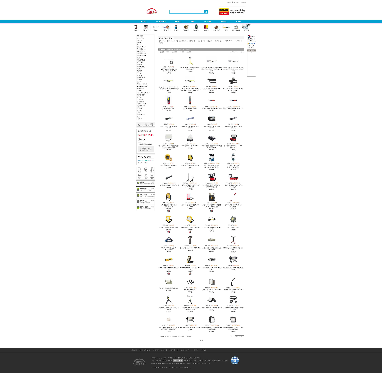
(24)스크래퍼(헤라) (142, 84)
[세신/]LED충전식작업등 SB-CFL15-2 (211, 108)
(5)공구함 (139, 44)
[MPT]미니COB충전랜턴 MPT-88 (190, 165)
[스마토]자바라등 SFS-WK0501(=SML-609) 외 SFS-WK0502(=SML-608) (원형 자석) (233, 69)
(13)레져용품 (140, 62)
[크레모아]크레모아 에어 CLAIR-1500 (190, 248)
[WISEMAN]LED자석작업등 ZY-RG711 (190, 327)
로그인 (229, 2)
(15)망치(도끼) (140, 66)
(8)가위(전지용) (141, 51)
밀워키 (162, 41)
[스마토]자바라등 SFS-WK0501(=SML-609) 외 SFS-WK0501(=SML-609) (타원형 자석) (168, 88)
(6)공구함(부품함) (141, 47)
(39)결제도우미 (141, 114)
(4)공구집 (139, 42)
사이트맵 (203, 350)
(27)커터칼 (139, 90)
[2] (200, 340)
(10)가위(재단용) (141, 55)
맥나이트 (197, 41)
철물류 (162, 38)
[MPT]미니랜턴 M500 (233, 227)
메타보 (183, 41)
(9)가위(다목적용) (141, 53)
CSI (230, 41)
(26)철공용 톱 (140, 88)
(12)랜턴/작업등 (141, 60)
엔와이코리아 (224, 41)
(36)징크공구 (140, 108)
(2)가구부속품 (140, 38)
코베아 (190, 41)
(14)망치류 (139, 64)
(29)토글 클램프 (141, 95)
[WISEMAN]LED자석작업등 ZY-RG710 (233, 267)
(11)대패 (139, 57)
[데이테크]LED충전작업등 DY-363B (168, 227)
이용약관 (156, 350)
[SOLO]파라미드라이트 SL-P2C (190, 146)
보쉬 (173, 41)
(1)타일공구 (140, 36)
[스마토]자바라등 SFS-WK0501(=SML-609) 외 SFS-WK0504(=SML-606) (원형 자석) (212, 69)
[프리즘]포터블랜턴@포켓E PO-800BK (212, 307)
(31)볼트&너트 (141, 99)
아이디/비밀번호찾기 (183, 350)
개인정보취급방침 (145, 350)
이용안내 (195, 350)
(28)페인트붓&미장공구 (143, 92)
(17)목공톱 (139, 71)
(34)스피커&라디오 (142, 103)
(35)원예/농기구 (141, 106)
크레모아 (236, 41)
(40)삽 (138, 116)
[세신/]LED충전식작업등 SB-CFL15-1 (233, 108)
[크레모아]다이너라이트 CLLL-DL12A (169, 185)
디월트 (178, 41)
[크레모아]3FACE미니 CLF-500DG (212, 290)
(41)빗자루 (139, 119)
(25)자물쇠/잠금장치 (142, 86)
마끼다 (167, 41)
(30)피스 (139, 97)
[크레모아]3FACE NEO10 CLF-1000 (168, 288)
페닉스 (203, 41)
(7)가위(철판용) (141, 49)
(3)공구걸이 (140, 40)
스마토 (216, 41)
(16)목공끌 (139, 68)
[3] (202, 340)
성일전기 (209, 41)
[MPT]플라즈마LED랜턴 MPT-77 (168, 165)
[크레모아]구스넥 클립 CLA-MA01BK (233, 290)
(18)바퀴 (139, 73)
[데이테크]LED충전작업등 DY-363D (190, 227)
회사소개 (134, 350)
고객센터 (164, 350)
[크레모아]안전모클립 (190, 290)
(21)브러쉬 (139, 79)
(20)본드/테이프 (141, 77)
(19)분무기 (139, 75)
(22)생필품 (139, 81)
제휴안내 (172, 350)
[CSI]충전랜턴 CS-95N (168, 108)
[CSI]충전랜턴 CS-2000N (190, 108)
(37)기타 (139, 110)
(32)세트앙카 (140, 101)
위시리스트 (243, 2)
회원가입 (235, 2)
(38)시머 (139, 112)
